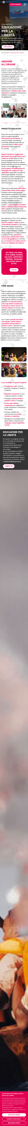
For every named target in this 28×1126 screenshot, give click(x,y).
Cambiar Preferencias (14, 1119)
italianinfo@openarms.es (12, 461)
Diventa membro (8, 46)
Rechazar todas (14, 1123)
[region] (14, 1108)
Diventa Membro (16, 4)
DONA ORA (14, 269)
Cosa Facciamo (5, 52)
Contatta (9, 466)
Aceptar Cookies (14, 1115)
